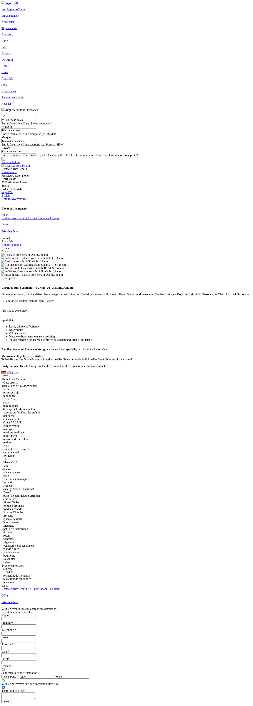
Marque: (6, 137)
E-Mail (5, 195)
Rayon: (5, 147)
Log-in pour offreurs (13, 9)
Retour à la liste (10, 162)
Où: (3, 116)
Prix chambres (9, 231)
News (4, 72)
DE (3, 59)
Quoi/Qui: (7, 126)
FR (8, 59)
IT (12, 59)
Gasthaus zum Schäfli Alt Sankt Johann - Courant (30, 218)
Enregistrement (10, 15)
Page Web (7, 192)
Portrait (5, 238)
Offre (4, 224)
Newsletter (7, 21)
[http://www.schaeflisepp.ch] (15, 165)
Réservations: (9, 172)
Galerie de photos (11, 244)
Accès (5, 248)
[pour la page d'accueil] (9, 3)
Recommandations (12, 97)
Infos (4, 47)
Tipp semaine (9, 28)
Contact (6, 53)
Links (4, 214)
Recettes (6, 103)
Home (5, 65)
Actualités (7, 78)
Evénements (8, 91)
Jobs (4, 84)
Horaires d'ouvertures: (14, 198)
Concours (7, 34)
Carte (4, 40)
